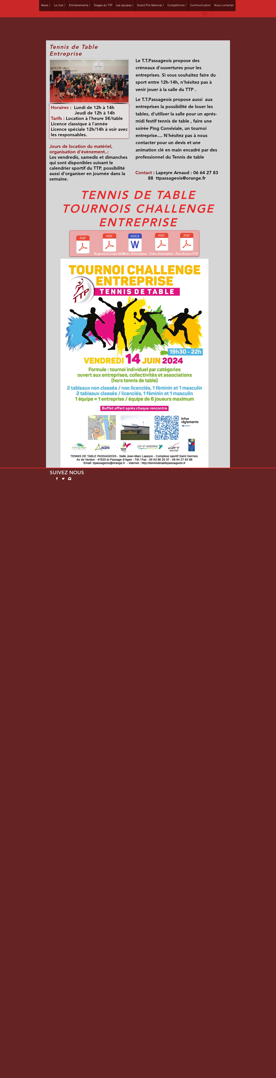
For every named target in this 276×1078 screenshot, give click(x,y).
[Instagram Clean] (69, 478)
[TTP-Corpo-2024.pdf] (82, 245)
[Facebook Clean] (56, 478)
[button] (59, 5)
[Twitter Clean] (63, 478)
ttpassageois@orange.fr (181, 178)
